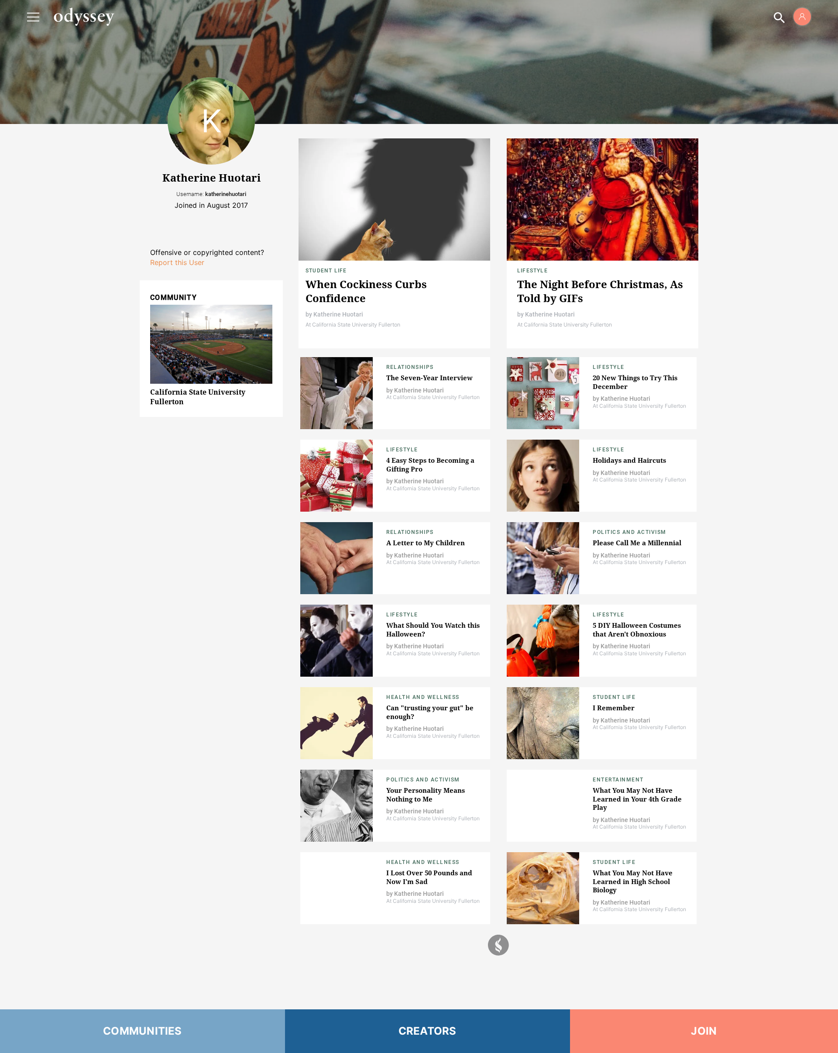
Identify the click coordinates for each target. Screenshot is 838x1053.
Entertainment (618, 780)
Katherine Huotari (338, 314)
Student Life (326, 271)
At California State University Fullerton (353, 324)
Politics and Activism (629, 532)
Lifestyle (532, 271)
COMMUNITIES (142, 1031)
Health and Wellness (423, 697)
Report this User (177, 262)
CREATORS (427, 1031)
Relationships (410, 367)
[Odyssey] (84, 16)
